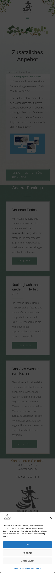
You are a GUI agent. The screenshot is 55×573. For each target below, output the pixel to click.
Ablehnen (27, 552)
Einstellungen (27, 560)
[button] (50, 517)
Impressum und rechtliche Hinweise (26, 568)
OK (27, 544)
